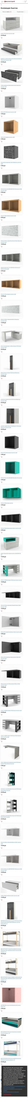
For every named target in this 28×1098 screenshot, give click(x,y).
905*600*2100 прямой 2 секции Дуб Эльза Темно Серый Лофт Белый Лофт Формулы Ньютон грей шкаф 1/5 (11, 922)
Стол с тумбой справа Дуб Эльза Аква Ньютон (11, 580)
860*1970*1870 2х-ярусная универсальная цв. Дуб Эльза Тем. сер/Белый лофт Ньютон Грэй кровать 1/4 (11, 950)
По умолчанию (20, 11)
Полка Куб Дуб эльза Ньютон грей (8, 112)
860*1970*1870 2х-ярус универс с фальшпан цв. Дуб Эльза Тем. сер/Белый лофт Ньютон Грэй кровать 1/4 (11, 978)
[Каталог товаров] (2, 1)
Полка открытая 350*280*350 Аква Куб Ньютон (11, 477)
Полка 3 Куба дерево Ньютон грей (8, 294)
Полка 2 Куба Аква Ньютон (7, 503)
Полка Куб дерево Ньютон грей (8, 137)
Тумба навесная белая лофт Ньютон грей (10, 895)
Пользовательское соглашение (11, 1092)
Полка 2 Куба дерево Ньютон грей (8, 215)
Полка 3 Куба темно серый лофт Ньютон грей (11, 528)
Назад (2, 5)
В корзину (3, 38)
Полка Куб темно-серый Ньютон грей (9, 452)
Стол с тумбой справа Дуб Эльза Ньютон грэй (11, 710)
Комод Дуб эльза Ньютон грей (7, 33)
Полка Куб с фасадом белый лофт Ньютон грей (11, 631)
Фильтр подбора (6, 11)
